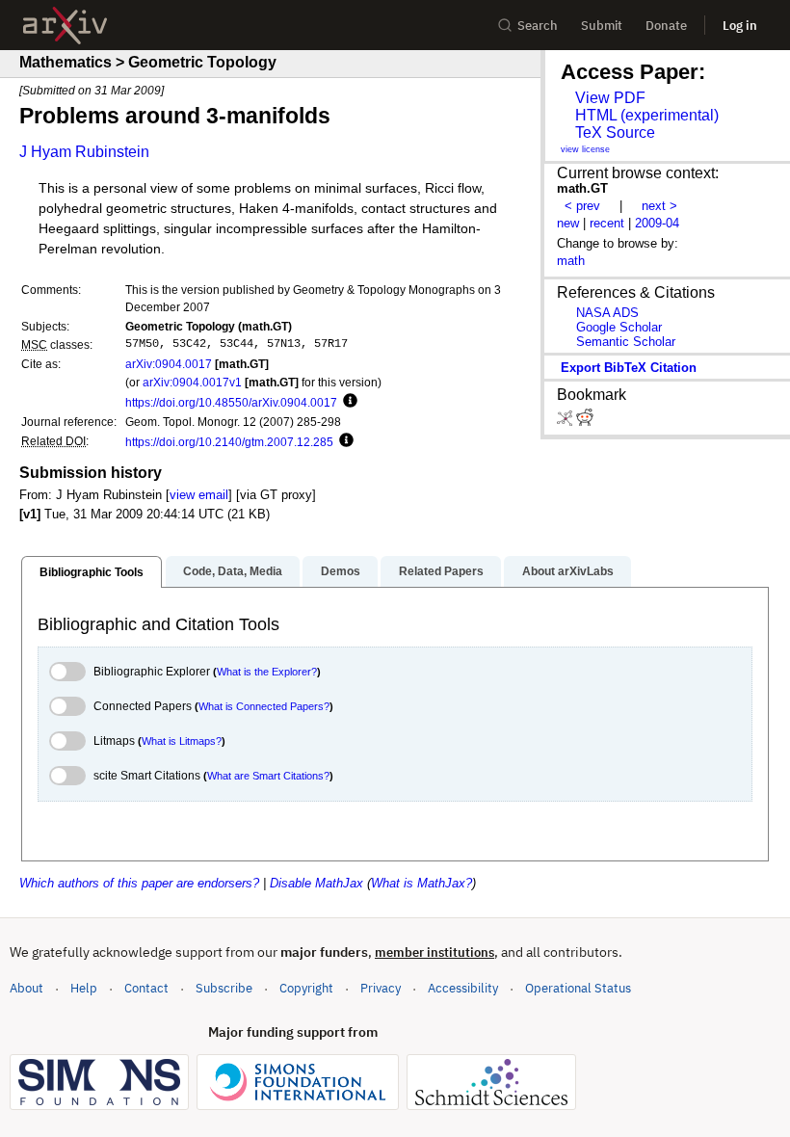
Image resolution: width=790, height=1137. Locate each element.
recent (607, 223)
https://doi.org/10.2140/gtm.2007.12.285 (229, 442)
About (26, 988)
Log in (740, 25)
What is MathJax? (421, 883)
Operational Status (578, 987)
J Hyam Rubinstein (84, 152)
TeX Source (615, 132)
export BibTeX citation (629, 367)
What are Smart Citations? (268, 775)
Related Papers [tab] (441, 571)
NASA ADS (607, 312)
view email (199, 495)
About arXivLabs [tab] (568, 571)
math (571, 260)
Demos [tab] (340, 571)
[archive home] (65, 25)
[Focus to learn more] (347, 401)
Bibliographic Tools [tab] (92, 572)
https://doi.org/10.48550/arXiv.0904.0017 (231, 402)
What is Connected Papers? (263, 706)
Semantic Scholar (625, 341)
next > (659, 205)
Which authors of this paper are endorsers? (139, 883)
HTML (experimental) (647, 115)
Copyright (306, 988)
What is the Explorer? (267, 671)
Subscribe (224, 988)
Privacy (380, 988)
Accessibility (463, 988)
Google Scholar (619, 327)
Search (537, 25)
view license (585, 149)
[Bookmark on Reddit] (584, 421)
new (568, 223)
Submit (601, 25)
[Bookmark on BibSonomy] (566, 421)
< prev (582, 205)
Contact (146, 988)
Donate (666, 25)
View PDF (610, 98)
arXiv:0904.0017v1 (192, 382)
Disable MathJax (316, 883)
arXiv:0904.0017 (168, 363)
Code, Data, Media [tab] (232, 571)
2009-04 (657, 223)
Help (83, 988)
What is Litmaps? (182, 741)
